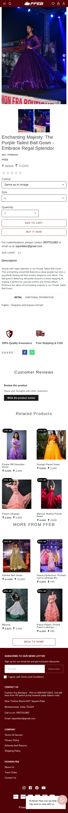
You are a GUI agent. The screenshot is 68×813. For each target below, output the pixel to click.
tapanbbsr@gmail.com (29, 246)
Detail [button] (18, 297)
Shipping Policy (12, 750)
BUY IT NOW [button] (34, 231)
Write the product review (21, 398)
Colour (6, 179)
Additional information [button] (39, 297)
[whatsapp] (32, 353)
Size (4, 192)
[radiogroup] (12, 172)
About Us (9, 767)
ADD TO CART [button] (34, 223)
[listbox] (34, 184)
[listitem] (24, 788)
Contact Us (10, 777)
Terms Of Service (14, 735)
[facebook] (24, 353)
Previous (4, 55)
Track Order (11, 772)
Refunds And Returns (16, 745)
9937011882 (50, 242)
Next (64, 55)
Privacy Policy (12, 740)
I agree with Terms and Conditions (26, 676)
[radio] (4, 172)
